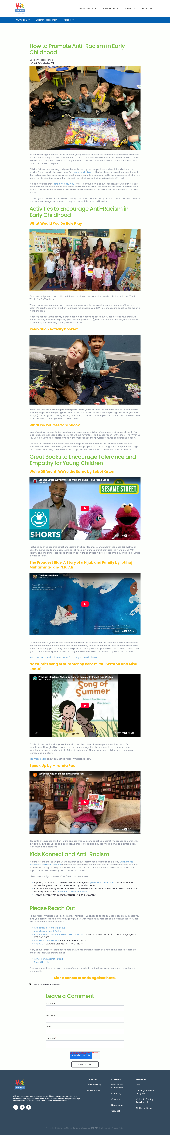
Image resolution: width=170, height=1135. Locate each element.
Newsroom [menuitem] (117, 1105)
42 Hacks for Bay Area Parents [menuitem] (144, 1101)
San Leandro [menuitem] (93, 1090)
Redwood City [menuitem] (94, 1084)
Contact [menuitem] (115, 1110)
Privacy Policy (118, 1128)
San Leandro (109, 8)
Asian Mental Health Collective (50, 927)
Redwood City (86, 8)
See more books (37, 758)
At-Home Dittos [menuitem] (144, 1108)
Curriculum (22, 19)
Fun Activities (55, 985)
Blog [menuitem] (138, 1084)
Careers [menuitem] (115, 1099)
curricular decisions (83, 172)
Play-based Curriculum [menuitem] (117, 1086)
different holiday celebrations (72, 891)
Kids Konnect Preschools (42, 59)
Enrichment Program (46, 19)
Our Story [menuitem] (116, 1093)
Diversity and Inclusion (41, 985)
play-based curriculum (102, 882)
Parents (129, 8)
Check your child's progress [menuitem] (145, 1092)
